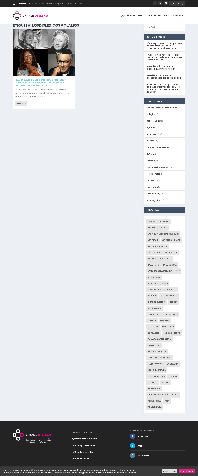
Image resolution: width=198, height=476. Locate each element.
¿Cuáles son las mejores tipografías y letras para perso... (57, 3)
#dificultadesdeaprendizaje (163, 234)
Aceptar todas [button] (186, 471)
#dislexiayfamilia (157, 246)
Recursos (62, 89)
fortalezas (154, 345)
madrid (165, 382)
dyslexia (164, 320)
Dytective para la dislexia (84, 438)
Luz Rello (153, 382)
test (167, 401)
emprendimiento (172, 333)
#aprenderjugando (158, 221)
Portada (150, 160)
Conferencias (153, 121)
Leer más (21, 103)
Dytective (177, 16)
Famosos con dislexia (157, 147)
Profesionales (153, 174)
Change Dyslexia (156, 302)
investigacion (155, 364)
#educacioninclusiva (160, 258)
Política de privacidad (82, 452)
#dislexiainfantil (171, 240)
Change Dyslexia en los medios (45, 89)
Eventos (150, 140)
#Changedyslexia (157, 227)
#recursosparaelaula (160, 271)
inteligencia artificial (159, 357)
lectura (173, 376)
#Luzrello (153, 265)
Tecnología (152, 187)
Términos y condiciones (83, 445)
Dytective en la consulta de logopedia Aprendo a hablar (160, 67)
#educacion (171, 252)
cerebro (152, 295)
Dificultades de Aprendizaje (163, 314)
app (178, 271)
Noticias (150, 154)
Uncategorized (153, 200)
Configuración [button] (169, 471)
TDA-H (175, 394)
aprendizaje (154, 277)
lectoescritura (156, 376)
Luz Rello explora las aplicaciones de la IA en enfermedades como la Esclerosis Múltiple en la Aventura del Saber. (163, 88)
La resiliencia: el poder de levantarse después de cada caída (163, 76)
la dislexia (172, 364)
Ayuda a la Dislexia (158, 283)
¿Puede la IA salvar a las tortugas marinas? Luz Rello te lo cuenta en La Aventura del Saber (164, 57)
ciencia (173, 302)
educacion (154, 333)
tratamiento (155, 407)
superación (154, 388)
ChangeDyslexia (169, 295)
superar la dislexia (158, 394)
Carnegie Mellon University (162, 289)
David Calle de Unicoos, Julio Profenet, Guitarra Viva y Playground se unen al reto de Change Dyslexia (41, 82)
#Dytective (154, 252)
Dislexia (152, 320)
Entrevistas (152, 134)
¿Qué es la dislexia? (132, 16)
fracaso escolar (157, 351)
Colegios (150, 114)
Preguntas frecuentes (157, 167)
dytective (153, 326)
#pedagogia (170, 265)
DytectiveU (168, 326)
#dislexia (153, 240)
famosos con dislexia (159, 339)
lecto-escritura (157, 370)
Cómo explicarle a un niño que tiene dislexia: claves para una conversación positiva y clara (164, 45)
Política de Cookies (81, 458)
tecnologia (154, 401)
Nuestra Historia (158, 16)
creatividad (154, 308)
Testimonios (152, 193)
